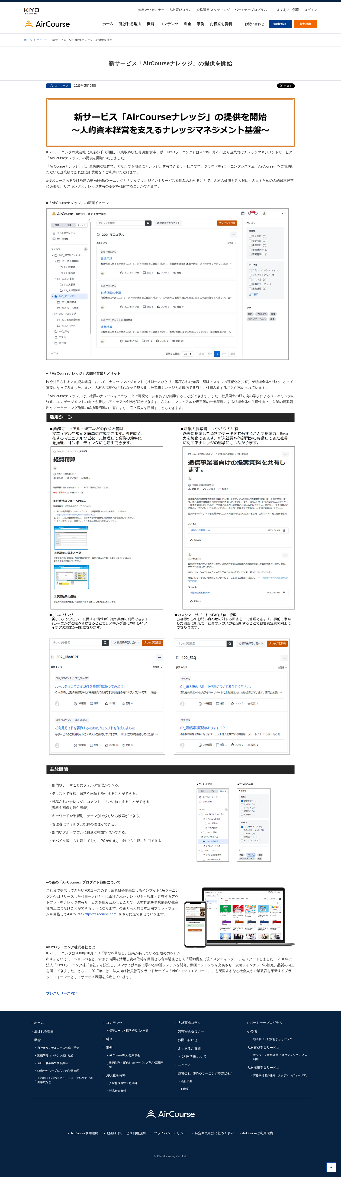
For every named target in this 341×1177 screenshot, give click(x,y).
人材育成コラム (180, 10)
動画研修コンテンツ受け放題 (55, 1055)
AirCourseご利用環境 (257, 1133)
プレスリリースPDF (61, 993)
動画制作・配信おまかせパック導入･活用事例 (136, 1064)
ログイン (310, 10)
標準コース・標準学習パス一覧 (128, 1030)
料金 (187, 24)
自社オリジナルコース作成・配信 (58, 1047)
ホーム (107, 24)
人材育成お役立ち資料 (123, 1083)
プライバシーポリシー (170, 1133)
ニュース (184, 1065)
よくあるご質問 (288, 10)
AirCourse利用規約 (84, 1133)
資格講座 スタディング (213, 10)
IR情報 (185, 1089)
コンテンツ (169, 24)
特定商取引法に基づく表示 (214, 1133)
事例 (200, 24)
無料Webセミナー (151, 10)
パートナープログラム (251, 10)
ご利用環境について (193, 1056)
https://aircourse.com (100, 914)
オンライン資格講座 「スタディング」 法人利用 (280, 1057)
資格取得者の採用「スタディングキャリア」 (281, 1075)
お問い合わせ (254, 24)
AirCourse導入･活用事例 (124, 1055)
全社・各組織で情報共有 (52, 1063)
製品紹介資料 (117, 1090)
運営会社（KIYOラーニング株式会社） (206, 1073)
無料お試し (280, 24)
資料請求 (305, 24)
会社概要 (186, 1081)
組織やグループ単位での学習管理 (58, 1070)
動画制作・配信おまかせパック (272, 1039)
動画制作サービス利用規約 (126, 1133)
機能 (150, 24)
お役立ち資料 (221, 24)
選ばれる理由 (130, 24)
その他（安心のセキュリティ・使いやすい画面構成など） (65, 1080)
